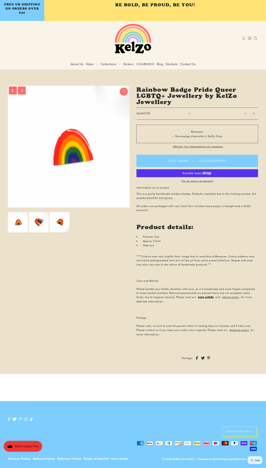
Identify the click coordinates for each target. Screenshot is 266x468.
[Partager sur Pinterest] (208, 358)
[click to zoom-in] (124, 92)
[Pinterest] (20, 419)
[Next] (22, 90)
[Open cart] (255, 38)
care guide (206, 297)
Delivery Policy (69, 459)
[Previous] (13, 90)
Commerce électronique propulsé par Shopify (228, 459)
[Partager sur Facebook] (197, 358)
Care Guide (119, 459)
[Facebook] (9, 419)
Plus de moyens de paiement (197, 181)
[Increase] (253, 113)
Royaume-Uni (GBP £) (239, 431)
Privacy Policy (19, 459)
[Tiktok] (31, 419)
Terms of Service (96, 459)
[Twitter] (14, 419)
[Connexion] (244, 38)
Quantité (143, 113)
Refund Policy (44, 459)
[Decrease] (245, 113)
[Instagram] (26, 419)
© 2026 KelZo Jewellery (178, 459)
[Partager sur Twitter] (203, 358)
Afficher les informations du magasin (198, 146)
